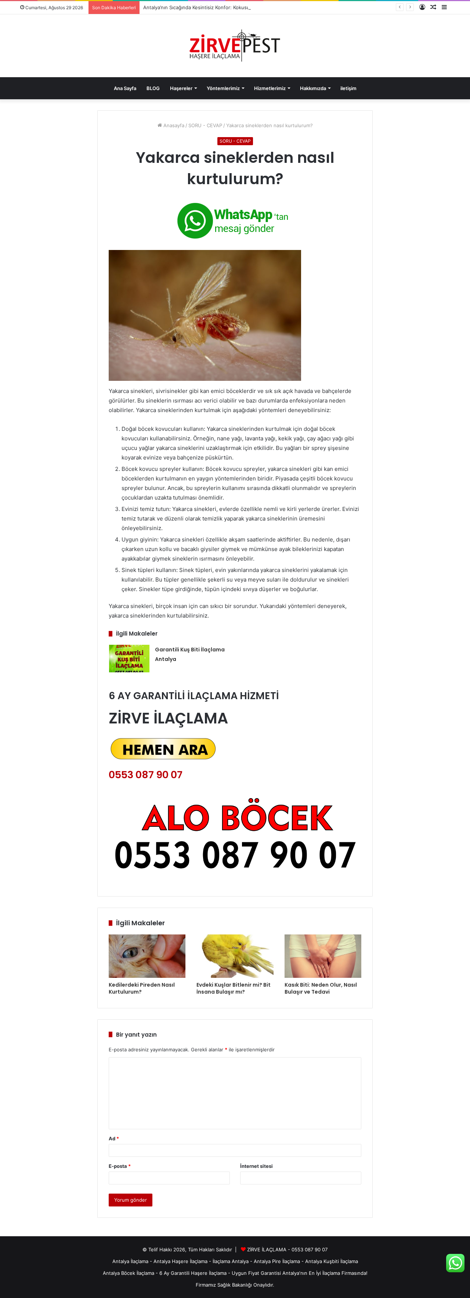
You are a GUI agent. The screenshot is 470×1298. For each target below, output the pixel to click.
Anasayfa (173, 125)
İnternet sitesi (256, 1166)
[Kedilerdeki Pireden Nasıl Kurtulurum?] (147, 956)
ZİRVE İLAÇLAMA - (269, 1249)
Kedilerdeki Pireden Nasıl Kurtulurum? (142, 988)
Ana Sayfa (125, 88)
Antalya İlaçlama (130, 1261)
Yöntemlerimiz (223, 88)
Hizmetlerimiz (270, 88)
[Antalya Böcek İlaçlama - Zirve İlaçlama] (235, 45)
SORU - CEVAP (205, 125)
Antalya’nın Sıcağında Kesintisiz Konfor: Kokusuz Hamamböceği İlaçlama (224, 7)
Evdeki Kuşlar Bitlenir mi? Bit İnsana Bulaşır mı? (233, 988)
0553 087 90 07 (145, 775)
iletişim (348, 88)
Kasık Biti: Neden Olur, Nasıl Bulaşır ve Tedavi (321, 988)
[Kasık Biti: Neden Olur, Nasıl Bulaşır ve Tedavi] (323, 956)
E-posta (120, 1166)
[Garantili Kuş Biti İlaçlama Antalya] (129, 658)
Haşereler (181, 88)
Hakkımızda (313, 88)
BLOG (153, 88)
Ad (114, 1138)
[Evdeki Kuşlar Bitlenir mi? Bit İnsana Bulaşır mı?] (234, 956)
